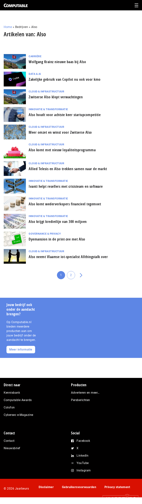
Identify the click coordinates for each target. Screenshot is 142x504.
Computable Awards (18, 400)
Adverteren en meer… (85, 392)
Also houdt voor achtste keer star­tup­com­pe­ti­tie (65, 114)
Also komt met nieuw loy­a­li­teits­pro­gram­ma (62, 149)
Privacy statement (117, 487)
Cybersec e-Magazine (18, 415)
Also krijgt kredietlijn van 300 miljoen (58, 221)
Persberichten (80, 400)
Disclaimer (46, 487)
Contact (9, 441)
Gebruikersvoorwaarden (79, 487)
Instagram (84, 470)
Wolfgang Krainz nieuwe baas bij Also (57, 61)
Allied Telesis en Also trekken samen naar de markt (68, 168)
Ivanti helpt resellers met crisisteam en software (66, 186)
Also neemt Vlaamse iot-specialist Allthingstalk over (68, 256)
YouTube (83, 463)
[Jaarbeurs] (118, 498)
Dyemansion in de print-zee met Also (57, 239)
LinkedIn (82, 455)
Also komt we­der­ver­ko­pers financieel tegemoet (65, 203)
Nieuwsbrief (12, 448)
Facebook (83, 441)
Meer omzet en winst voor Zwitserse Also (60, 132)
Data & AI (35, 73)
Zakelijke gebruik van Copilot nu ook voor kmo (65, 79)
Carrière (35, 56)
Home (8, 27)
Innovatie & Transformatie (48, 109)
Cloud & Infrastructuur (46, 91)
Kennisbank (12, 392)
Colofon (9, 407)
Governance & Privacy (45, 233)
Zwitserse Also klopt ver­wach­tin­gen (56, 96)
